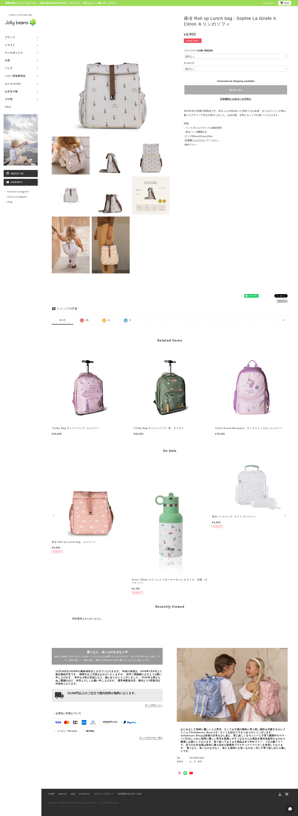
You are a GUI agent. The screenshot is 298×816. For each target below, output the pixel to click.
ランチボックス (14, 52)
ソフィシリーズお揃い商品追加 (198, 50)
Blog (9, 201)
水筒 (7, 60)
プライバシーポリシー (104, 794)
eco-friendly (13, 83)
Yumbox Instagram (18, 191)
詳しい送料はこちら (153, 705)
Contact (16, 182)
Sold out (235, 90)
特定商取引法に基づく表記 (130, 794)
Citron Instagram (17, 196)
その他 (9, 99)
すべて (62, 320)
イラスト (10, 45)
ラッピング (189, 63)
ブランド (10, 37)
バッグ (9, 68)
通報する (282, 301)
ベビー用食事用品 (15, 75)
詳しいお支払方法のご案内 (151, 738)
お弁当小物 (11, 91)
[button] (54, 515)
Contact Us (84, 794)
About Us (268, 3)
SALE (8, 106)
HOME (51, 794)
